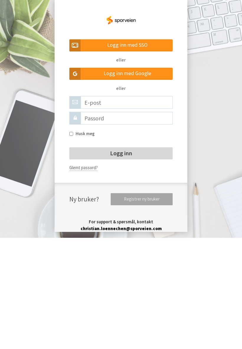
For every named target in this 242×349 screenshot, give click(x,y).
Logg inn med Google (127, 73)
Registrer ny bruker (142, 199)
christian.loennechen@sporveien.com (121, 228)
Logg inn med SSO (127, 44)
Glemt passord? (83, 167)
